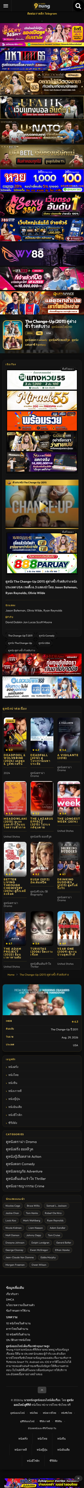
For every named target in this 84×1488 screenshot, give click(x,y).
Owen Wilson (39, 1264)
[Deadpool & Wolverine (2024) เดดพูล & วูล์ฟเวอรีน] (15, 735)
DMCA (10, 1299)
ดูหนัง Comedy (46, 635)
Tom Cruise (54, 1235)
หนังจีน (12, 1083)
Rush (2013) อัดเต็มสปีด (40, 881)
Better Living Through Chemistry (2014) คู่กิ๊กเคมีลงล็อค (15, 887)
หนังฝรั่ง (13, 1067)
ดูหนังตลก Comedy (36, 340)
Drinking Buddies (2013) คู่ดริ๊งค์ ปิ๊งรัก (67, 884)
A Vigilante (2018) (68, 756)
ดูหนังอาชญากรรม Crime (25, 1186)
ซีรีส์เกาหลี (45, 1421)
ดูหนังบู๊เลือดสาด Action (23, 1156)
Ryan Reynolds (52, 610)
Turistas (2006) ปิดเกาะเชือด (41, 951)
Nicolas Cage (13, 1205)
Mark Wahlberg (31, 1220)
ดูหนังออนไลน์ (17, 1412)
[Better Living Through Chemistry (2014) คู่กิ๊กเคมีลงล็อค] (15, 859)
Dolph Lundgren (40, 1242)
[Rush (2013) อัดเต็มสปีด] (42, 859)
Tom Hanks (32, 1213)
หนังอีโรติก (15, 1115)
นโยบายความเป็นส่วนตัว (20, 1305)
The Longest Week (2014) (68, 820)
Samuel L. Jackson (56, 1205)
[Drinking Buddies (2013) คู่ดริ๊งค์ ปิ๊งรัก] (68, 859)
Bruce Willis (33, 1205)
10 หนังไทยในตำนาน (18, 1323)
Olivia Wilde (34, 610)
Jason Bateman (15, 610)
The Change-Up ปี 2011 (20, 635)
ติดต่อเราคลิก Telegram (42, 13)
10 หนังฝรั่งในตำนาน (18, 1334)
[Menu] (5, 5)
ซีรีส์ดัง (12, 1123)
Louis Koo (11, 1220)
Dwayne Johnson (15, 1242)
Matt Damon (12, 1235)
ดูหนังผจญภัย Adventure (24, 1171)
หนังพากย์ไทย (49, 1412)
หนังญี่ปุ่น (14, 1099)
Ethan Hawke (62, 1249)
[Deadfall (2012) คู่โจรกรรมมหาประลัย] (42, 735)
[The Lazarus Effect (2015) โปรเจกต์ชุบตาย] (42, 798)
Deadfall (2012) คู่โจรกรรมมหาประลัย (40, 759)
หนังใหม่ (34, 1412)
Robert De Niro (53, 1213)
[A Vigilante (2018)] (68, 735)
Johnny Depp (33, 1235)
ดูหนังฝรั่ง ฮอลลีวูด (59, 340)
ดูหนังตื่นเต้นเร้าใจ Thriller (26, 1178)
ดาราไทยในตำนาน (17, 1328)
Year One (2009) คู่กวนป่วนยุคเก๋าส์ (67, 951)
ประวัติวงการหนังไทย (18, 1340)
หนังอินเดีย (15, 1107)
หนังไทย (13, 1075)
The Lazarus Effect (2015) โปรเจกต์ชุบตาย (41, 823)
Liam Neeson (36, 1227)
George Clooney (14, 1249)
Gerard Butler (63, 1242)
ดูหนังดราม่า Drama (21, 1141)
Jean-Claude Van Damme (20, 1257)
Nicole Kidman (14, 1227)
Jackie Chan (12, 1213)
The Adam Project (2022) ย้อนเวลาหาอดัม (12, 953)
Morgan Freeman (15, 1264)
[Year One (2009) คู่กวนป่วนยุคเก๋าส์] (68, 928)
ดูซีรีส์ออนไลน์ (27, 1421)
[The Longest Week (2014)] (68, 798)
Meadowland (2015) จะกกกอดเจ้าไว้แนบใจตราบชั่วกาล (16, 823)
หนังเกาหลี (15, 1091)
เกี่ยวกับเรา (12, 1294)
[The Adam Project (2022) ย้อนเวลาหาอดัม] (15, 928)
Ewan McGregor (39, 1249)
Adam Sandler (57, 1227)
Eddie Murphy (48, 1257)
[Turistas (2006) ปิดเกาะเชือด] (42, 928)
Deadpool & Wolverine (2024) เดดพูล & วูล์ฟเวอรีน (14, 759)
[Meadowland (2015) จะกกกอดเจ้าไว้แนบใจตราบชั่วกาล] (15, 798)
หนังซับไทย (66, 1412)
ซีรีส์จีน (58, 1421)
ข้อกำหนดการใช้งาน (18, 1310)
